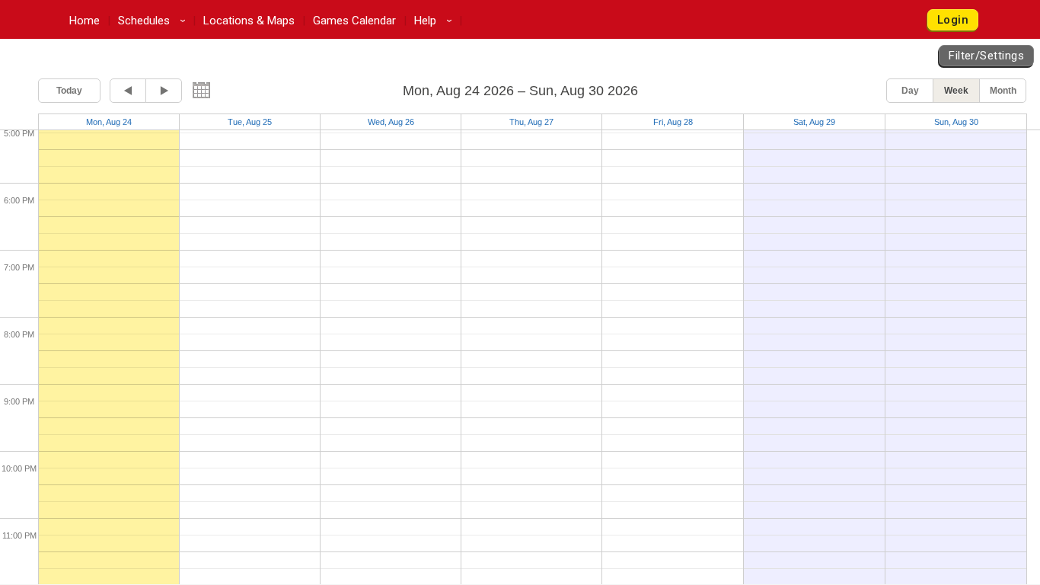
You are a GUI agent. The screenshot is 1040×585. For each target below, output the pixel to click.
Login (952, 20)
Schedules (154, 20)
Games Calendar (354, 20)
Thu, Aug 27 (531, 121)
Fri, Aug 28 (673, 121)
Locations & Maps (249, 20)
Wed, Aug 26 (391, 121)
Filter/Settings (986, 55)
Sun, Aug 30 (956, 121)
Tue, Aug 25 (250, 121)
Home (84, 20)
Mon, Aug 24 (109, 121)
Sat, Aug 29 (814, 121)
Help (435, 20)
